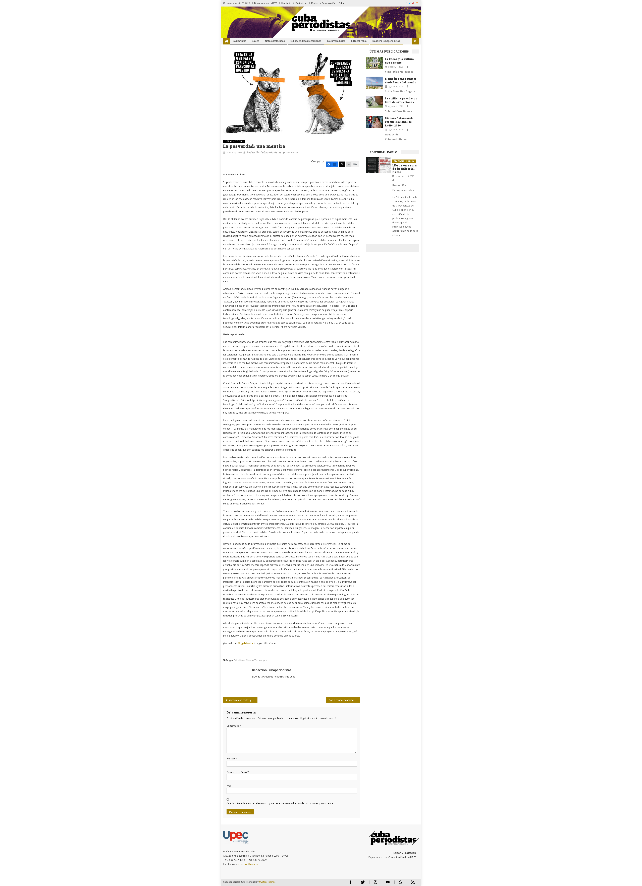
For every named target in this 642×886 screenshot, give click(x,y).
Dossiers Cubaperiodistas (386, 40)
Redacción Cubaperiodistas (263, 152)
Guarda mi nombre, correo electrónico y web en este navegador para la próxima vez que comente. (280, 803)
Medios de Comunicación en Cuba (327, 3)
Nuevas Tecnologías (256, 660)
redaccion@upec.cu (248, 864)
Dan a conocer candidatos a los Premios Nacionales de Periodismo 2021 (344, 700)
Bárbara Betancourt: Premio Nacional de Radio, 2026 (399, 122)
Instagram (375, 883)
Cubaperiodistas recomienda (305, 40)
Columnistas (239, 40)
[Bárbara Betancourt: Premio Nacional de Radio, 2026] (374, 122)
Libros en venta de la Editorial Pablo (404, 169)
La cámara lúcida (336, 40)
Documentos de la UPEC (265, 3)
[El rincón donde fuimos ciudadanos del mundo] (374, 83)
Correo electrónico (238, 772)
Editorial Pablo (359, 40)
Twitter (362, 883)
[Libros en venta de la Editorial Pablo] (378, 165)
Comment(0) (292, 152)
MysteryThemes (267, 881)
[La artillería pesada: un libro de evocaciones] (374, 102)
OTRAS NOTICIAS (234, 141)
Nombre (232, 758)
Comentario (234, 725)
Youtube (388, 883)
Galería (255, 40)
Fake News (239, 660)
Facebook (350, 883)
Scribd (399, 883)
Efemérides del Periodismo (294, 3)
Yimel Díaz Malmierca (399, 72)
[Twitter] (342, 164)
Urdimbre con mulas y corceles (242, 700)
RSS (411, 883)
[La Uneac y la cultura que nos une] (374, 63)
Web (229, 785)
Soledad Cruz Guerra (398, 111)
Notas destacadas (275, 40)
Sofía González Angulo (400, 91)
